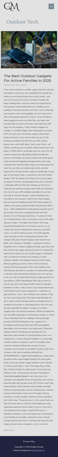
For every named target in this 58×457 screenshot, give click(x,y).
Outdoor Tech (9, 85)
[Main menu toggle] (51, 6)
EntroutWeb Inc (38, 450)
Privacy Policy (29, 441)
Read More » (9, 429)
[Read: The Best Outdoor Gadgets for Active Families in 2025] (29, 49)
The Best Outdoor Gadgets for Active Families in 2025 (28, 78)
